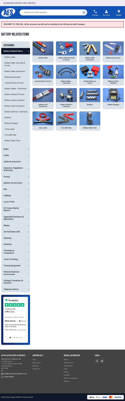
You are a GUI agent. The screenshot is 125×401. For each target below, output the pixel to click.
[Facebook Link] (97, 361)
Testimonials (68, 366)
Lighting (7, 195)
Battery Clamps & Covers (90, 82)
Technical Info (68, 363)
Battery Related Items (13, 51)
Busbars (90, 104)
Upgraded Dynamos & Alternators (14, 218)
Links (65, 369)
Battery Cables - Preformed (66, 82)
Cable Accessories (12, 161)
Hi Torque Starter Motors (11, 209)
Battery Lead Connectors (43, 105)
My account (36, 363)
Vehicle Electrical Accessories (11, 273)
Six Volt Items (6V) (12, 232)
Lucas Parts (9, 202)
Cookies (66, 375)
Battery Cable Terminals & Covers (66, 59)
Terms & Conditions (70, 378)
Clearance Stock (11, 289)
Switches (8, 244)
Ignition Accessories (13, 183)
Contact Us (36, 369)
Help (34, 359)
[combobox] (53, 12)
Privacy (66, 372)
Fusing (7, 176)
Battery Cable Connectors (89, 59)
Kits (5, 189)
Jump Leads (43, 128)
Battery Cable (43, 58)
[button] (28, 51)
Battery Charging (113, 104)
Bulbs (6, 149)
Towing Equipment (12, 265)
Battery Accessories (113, 58)
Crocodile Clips (66, 128)
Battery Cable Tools (90, 128)
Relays (7, 225)
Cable (6, 155)
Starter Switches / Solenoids (66, 105)
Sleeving (7, 238)
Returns (66, 381)
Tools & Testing (11, 259)
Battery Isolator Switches (113, 82)
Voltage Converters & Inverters (13, 281)
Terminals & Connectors (9, 251)
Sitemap (35, 366)
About (66, 359)
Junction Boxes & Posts (43, 81)
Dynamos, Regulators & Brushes (13, 169)
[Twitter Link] (102, 361)
